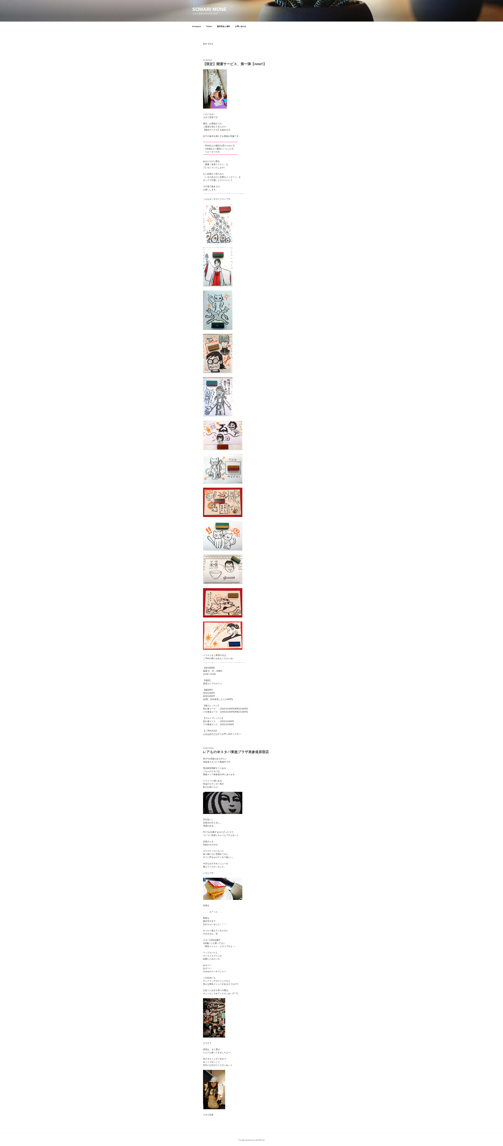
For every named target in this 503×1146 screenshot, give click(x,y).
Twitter (209, 26)
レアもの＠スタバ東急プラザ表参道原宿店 (236, 752)
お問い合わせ (240, 26)
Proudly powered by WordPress (251, 1140)
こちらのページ (210, 734)
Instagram (196, 26)
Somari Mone (209, 9)
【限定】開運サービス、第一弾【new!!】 (235, 64)
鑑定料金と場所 (223, 26)
